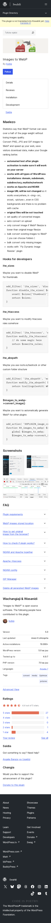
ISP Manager (9, 579)
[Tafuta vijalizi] (33, 33)
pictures (43, 681)
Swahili (13, 879)
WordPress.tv (11, 842)
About (6, 802)
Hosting (7, 812)
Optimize (43, 675)
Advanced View (11, 689)
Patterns (31, 817)
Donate (32, 837)
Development (13, 104)
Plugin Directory (10, 13)
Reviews (10, 90)
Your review (9, 737)
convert (26, 675)
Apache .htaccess (12, 561)
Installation (11, 97)
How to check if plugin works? (19, 543)
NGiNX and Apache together (18, 552)
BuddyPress (10, 866)
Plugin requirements (13, 514)
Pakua (8, 71)
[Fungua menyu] (46, 4)
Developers (9, 837)
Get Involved (34, 827)
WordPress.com (12, 851)
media (34, 675)
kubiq (9, 63)
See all (44, 737)
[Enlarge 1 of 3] (20, 459)
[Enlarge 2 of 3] (44, 459)
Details (9, 82)
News (6, 807)
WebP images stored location (18, 523)
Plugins (30, 812)
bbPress (8, 861)
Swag (31, 842)
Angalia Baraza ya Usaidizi (16, 759)
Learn (6, 827)
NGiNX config (10, 570)
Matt (7, 856)
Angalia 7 (44, 669)
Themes (31, 807)
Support (7, 832)
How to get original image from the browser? (16, 533)
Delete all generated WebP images (21, 588)
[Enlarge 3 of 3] (44, 481)
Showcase (32, 802)
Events (30, 832)
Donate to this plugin (14, 785)
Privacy (7, 817)
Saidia (9, 112)
